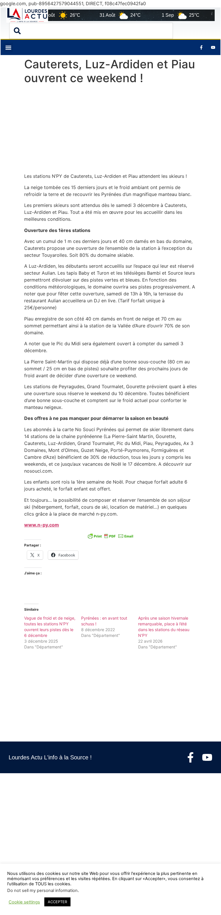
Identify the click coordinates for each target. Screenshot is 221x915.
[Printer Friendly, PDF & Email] (110, 535)
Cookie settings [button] (24, 902)
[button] (8, 47)
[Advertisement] (110, 130)
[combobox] (91, 31)
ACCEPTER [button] (57, 901)
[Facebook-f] (190, 757)
